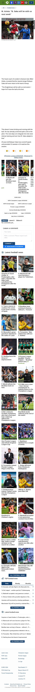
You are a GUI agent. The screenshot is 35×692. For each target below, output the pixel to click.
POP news (4, 655)
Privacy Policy (27, 684)
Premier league (22, 655)
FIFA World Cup (5, 670)
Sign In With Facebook (15, 246)
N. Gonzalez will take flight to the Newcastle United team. (17, 587)
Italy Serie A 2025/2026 (17, 216)
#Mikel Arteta (18, 157)
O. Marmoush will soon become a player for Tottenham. (17, 620)
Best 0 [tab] (4, 220)
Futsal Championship (7, 673)
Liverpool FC (21, 676)
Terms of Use (13, 686)
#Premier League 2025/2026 (13, 156)
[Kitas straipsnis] (32, 24)
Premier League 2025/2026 (17, 207)
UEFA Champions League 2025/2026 (17, 200)
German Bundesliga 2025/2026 (17, 210)
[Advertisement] (17, 59)
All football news (17, 575)
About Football (21, 686)
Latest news (4, 653)
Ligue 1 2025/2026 (26, 213)
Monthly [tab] (28, 583)
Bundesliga (21, 658)
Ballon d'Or (4, 658)
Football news (10, 8)
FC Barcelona (22, 673)
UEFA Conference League (25, 203)
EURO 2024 (17, 197)
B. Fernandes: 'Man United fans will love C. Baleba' (16, 634)
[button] (2, 2)
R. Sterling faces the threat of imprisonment (14, 637)
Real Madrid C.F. (22, 667)
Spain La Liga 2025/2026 (10, 213)
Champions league (23, 653)
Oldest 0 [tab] (19, 220)
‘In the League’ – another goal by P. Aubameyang (15, 590)
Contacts (6, 684)
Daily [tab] (6, 583)
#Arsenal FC (28, 156)
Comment (8, 243)
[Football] (3, 8)
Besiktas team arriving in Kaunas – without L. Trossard (17, 627)
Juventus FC (21, 679)
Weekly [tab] (17, 583)
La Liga (20, 661)
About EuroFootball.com (16, 684)
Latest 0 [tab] (11, 220)
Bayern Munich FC (23, 670)
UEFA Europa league (8, 203)
